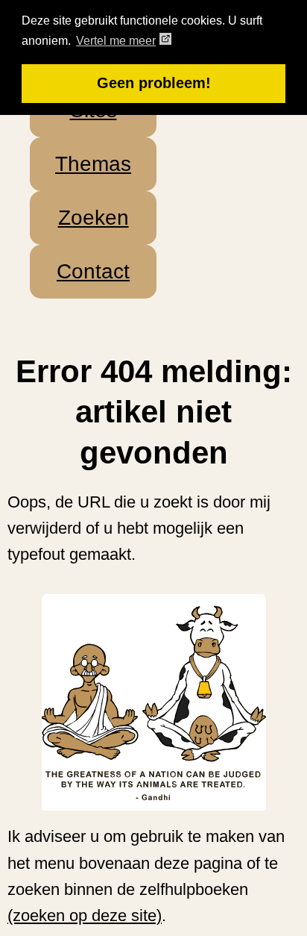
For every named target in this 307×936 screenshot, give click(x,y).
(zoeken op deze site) (84, 915)
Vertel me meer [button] (116, 40)
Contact (93, 271)
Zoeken (93, 217)
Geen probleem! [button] (154, 83)
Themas (93, 163)
